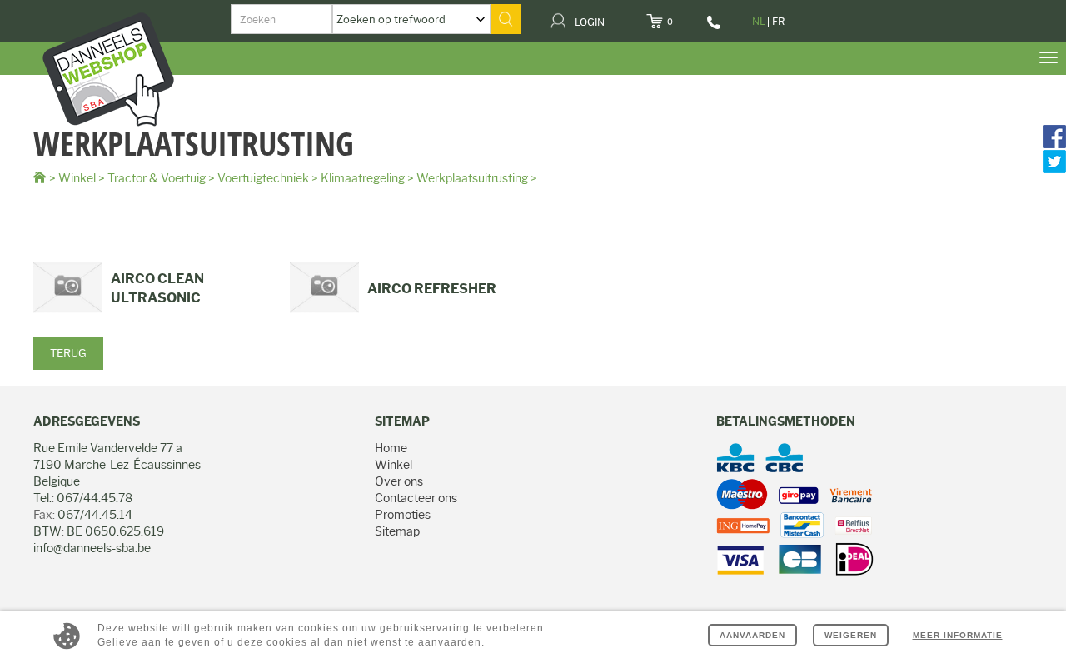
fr (778, 21)
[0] (683, 16)
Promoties (403, 514)
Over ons (399, 481)
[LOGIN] (615, 16)
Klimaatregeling (363, 178)
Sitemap (397, 531)
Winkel (77, 178)
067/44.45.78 (715, 28)
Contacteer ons (416, 498)
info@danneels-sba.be (92, 548)
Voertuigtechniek (263, 178)
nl (758, 21)
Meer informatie (958, 635)
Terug (68, 353)
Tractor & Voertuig (156, 178)
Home (391, 448)
